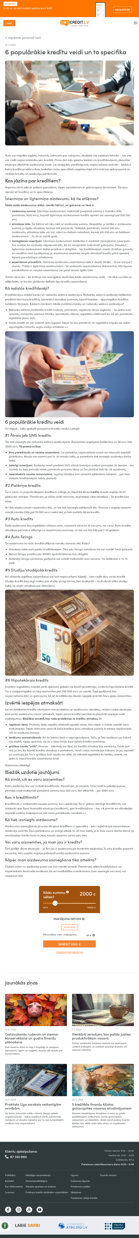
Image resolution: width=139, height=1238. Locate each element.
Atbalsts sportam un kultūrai (41, 1186)
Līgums (74, 1175)
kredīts (95, 492)
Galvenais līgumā (80, 1181)
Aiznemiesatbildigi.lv (36, 1181)
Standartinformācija (69, 952)
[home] (74, 23)
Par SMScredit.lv (14, 1186)
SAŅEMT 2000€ (69, 944)
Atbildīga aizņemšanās (38, 1175)
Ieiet (9, 23)
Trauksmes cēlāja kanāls (84, 1197)
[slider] (55, 903)
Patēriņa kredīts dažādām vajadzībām (47, 1192)
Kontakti (9, 1181)
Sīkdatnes (76, 1192)
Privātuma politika (80, 1186)
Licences (9, 1192)
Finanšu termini (108, 1175)
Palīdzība (10, 1175)
